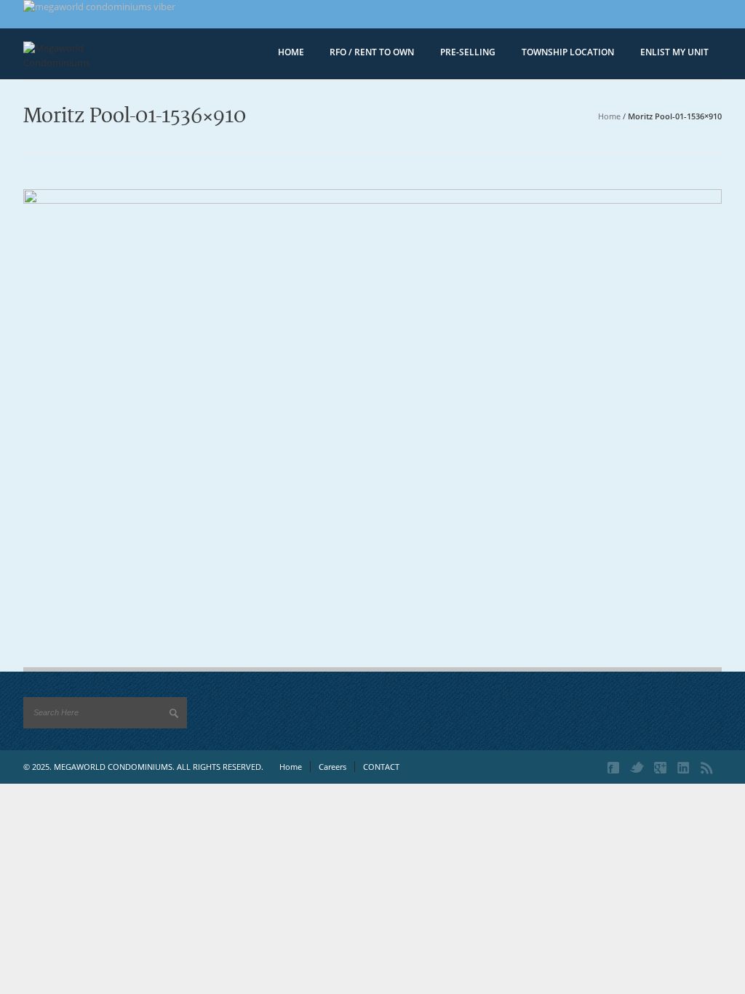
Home (609, 116)
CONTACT (381, 766)
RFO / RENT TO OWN (372, 52)
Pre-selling (467, 52)
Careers (332, 766)
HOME (291, 52)
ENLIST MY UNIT (674, 52)
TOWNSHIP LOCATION (568, 52)
